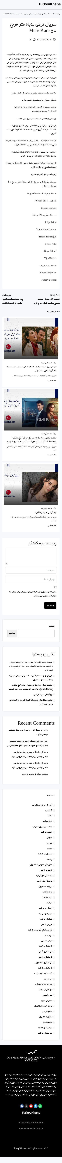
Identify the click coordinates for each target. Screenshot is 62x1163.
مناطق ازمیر (47, 1011)
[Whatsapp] (40, 1106)
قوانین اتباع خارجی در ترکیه (40, 930)
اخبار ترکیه (47, 821)
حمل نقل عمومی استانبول (41, 865)
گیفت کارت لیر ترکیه (43, 973)
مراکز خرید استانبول (43, 1006)
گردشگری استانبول (43, 962)
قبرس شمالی (46, 924)
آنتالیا (50, 816)
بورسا (49, 848)
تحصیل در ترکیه (45, 854)
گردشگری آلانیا (45, 946)
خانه (54, 14)
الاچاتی (49, 838)
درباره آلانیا (47, 892)
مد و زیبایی (47, 995)
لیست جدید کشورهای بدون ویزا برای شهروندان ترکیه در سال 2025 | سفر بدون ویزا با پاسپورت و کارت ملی (31, 666)
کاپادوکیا (48, 935)
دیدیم (49, 903)
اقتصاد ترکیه (46, 832)
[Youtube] (31, 1106)
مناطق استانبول (45, 1017)
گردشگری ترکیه (45, 968)
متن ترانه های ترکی (43, 984)
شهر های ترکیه (45, 914)
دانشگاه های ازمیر (44, 881)
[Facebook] (22, 1106)
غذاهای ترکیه (46, 919)
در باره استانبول (45, 886)
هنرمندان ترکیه (43, 14)
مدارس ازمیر (46, 1001)
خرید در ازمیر (46, 870)
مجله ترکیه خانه (45, 990)
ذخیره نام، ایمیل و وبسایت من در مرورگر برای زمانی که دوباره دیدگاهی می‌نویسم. (32, 594)
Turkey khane (41, 752)
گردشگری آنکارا (45, 952)
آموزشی (48, 810)
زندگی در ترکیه (45, 908)
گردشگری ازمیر (45, 957)
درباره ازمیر (47, 897)
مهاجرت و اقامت (45, 1028)
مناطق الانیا (47, 1022)
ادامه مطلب (52, 381)
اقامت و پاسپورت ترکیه (42, 827)
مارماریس (48, 979)
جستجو (51, 626)
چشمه (49, 859)
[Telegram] (36, 1106)
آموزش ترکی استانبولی (42, 805)
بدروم (49, 843)
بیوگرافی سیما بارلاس (45, 512)
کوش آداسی (46, 941)
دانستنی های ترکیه (44, 876)
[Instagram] (26, 1106)
